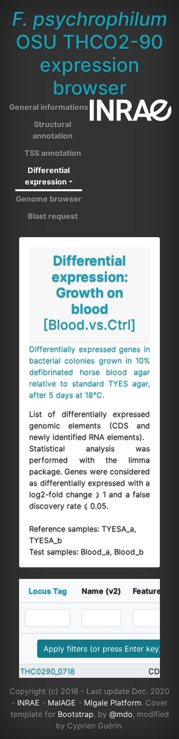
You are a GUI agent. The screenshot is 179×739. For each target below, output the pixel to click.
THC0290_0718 (47, 671)
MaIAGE (62, 702)
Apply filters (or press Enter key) (102, 648)
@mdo (121, 714)
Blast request (53, 216)
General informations (48, 107)
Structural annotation (52, 130)
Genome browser (49, 199)
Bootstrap (76, 714)
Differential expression (47, 175)
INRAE (28, 702)
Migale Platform (112, 702)
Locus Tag (48, 591)
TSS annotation (52, 153)
